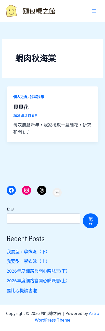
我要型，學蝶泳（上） (28, 261)
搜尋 (10, 209)
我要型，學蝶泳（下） (28, 251)
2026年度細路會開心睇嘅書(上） (38, 281)
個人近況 (20, 96)
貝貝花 (21, 107)
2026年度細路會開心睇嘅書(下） (38, 271)
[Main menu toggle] (94, 11)
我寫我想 (37, 96)
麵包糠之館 (39, 11)
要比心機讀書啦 (22, 291)
